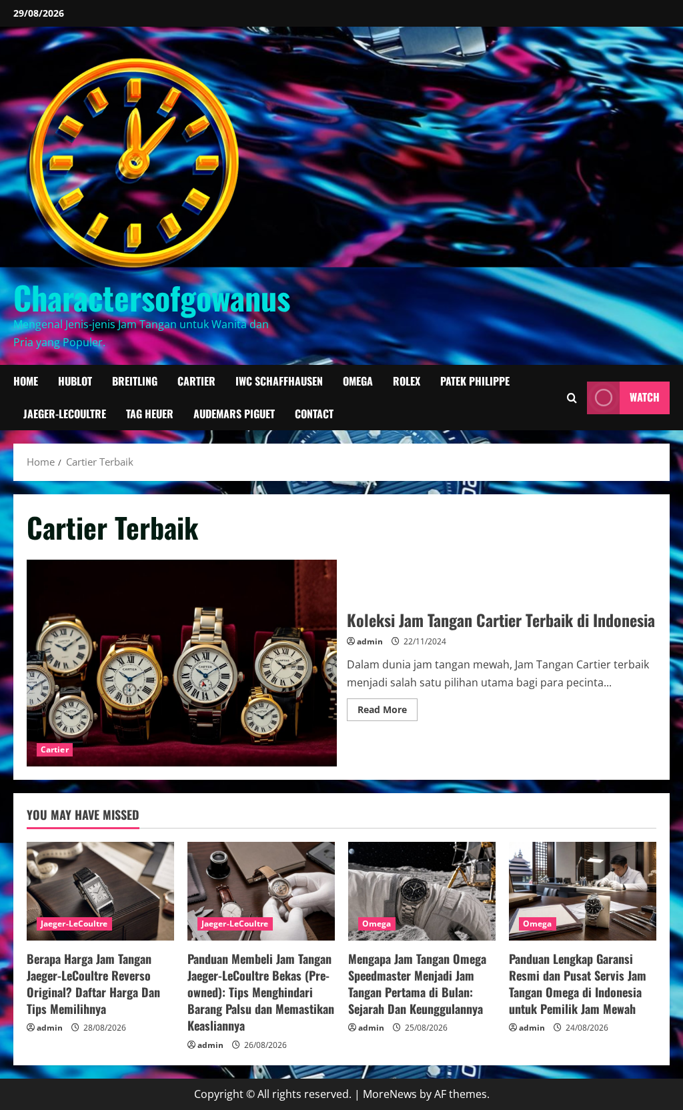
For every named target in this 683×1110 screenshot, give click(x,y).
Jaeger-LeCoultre (64, 414)
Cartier (196, 381)
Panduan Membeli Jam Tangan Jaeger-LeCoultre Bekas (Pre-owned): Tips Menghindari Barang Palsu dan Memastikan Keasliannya (260, 992)
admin (370, 641)
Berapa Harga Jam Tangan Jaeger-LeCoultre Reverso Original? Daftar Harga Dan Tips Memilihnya (93, 984)
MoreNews (390, 1094)
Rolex (406, 381)
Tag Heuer (149, 414)
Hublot (75, 381)
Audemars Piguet (234, 414)
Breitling (134, 381)
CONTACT (314, 414)
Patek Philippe (475, 381)
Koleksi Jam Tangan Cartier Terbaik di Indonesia (182, 663)
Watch (645, 398)
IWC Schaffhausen (279, 381)
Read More (388, 711)
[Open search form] (572, 398)
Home (25, 381)
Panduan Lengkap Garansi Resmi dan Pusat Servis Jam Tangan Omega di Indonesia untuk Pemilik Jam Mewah (577, 984)
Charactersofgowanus (151, 297)
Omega (358, 381)
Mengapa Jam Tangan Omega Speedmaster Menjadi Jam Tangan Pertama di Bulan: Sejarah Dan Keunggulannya (417, 984)
